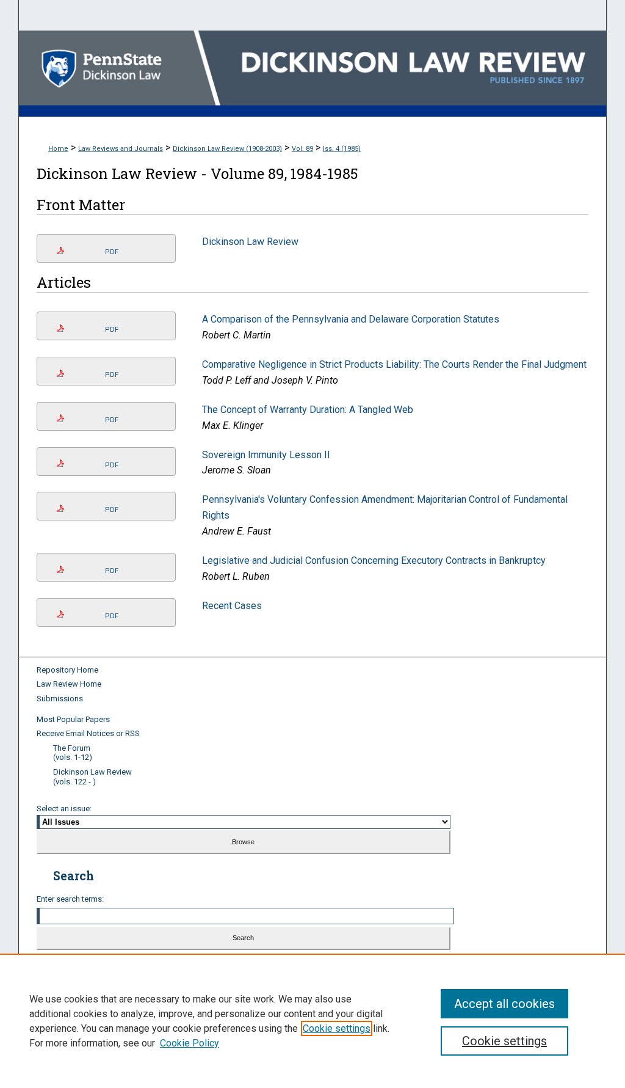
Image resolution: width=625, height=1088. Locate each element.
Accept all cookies (504, 1003)
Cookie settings (336, 1028)
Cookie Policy (189, 1043)
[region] (312, 1021)
